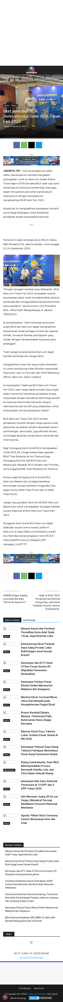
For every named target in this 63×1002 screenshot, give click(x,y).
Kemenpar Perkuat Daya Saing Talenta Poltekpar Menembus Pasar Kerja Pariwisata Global (39, 750)
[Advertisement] (31, 33)
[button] (5, 70)
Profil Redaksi (25, 988)
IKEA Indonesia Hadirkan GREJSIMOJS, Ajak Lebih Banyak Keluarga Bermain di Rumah (30, 919)
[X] (31, 145)
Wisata (25, 77)
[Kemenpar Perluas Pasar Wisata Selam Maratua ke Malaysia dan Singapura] (11, 685)
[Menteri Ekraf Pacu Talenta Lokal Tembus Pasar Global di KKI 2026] (11, 735)
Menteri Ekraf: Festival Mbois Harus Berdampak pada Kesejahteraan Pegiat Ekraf (39, 701)
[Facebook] (16, 145)
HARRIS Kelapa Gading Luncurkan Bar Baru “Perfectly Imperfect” (15, 599)
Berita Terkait (12, 620)
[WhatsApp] (24, 145)
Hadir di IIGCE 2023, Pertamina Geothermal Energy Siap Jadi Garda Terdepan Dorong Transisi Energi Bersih (46, 602)
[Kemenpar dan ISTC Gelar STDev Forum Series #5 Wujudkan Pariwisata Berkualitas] (11, 666)
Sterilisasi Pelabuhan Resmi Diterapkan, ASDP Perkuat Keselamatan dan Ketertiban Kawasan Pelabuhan (29, 884)
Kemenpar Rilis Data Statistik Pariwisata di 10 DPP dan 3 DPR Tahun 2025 (39, 785)
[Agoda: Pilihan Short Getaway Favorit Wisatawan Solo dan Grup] (11, 819)
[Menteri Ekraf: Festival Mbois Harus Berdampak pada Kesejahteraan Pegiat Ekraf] (11, 700)
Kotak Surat (39, 988)
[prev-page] (5, 831)
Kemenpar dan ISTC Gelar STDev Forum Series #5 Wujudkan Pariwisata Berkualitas (31, 873)
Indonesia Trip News (37, 994)
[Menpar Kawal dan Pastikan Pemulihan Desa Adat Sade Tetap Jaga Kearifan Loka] (11, 632)
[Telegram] (39, 145)
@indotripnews (31, 957)
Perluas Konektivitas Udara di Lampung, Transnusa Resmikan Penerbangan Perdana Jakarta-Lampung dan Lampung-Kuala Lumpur (31, 897)
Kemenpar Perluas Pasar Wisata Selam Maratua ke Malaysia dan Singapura (36, 685)
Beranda (5, 77)
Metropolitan (9, 770)
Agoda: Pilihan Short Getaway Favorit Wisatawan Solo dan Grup (39, 819)
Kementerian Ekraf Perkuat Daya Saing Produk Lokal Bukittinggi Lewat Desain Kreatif (32, 863)
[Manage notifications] (5, 997)
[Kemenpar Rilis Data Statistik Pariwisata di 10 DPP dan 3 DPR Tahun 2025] (11, 784)
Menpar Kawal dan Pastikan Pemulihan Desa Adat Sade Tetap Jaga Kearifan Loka (38, 632)
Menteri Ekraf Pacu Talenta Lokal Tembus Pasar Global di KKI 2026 (39, 735)
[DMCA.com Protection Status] (40, 998)
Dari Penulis (29, 620)
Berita (15, 77)
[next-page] (10, 831)
